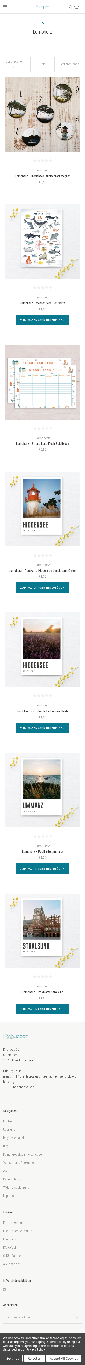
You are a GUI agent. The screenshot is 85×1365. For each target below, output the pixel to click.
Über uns (9, 1130)
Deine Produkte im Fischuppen (23, 1154)
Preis (42, 64)
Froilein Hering (12, 1223)
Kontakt (8, 1121)
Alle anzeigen (12, 1264)
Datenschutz (11, 1179)
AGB (5, 1171)
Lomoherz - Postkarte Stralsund (42, 992)
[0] (76, 7)
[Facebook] (13, 1290)
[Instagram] (4, 1290)
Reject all (34, 1358)
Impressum (10, 1196)
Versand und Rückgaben (19, 1163)
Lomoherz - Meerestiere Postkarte (42, 303)
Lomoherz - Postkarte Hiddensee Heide (42, 711)
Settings (12, 1358)
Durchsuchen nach (15, 64)
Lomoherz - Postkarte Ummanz (42, 852)
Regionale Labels (14, 1138)
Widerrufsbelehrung (16, 1187)
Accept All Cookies (64, 1358)
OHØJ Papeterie (13, 1256)
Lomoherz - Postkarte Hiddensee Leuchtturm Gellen (42, 571)
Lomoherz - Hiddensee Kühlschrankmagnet (42, 176)
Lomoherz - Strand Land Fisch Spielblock (42, 444)
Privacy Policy (35, 1349)
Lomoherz (9, 1239)
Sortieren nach (69, 64)
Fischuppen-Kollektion (17, 1231)
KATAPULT (10, 1248)
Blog (6, 1146)
